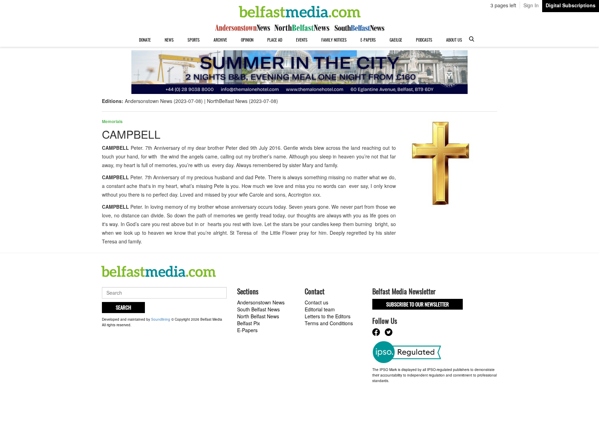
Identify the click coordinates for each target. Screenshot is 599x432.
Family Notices (334, 40)
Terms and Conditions (329, 323)
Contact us (316, 302)
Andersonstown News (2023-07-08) (164, 100)
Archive (220, 40)
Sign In (531, 5)
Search (123, 307)
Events (301, 40)
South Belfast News (258, 309)
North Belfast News (258, 316)
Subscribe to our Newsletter (417, 304)
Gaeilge (396, 40)
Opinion (247, 40)
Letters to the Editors (327, 316)
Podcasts (424, 40)
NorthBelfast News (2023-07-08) (242, 100)
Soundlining (160, 319)
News (169, 40)
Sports (194, 40)
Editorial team (320, 309)
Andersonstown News (261, 302)
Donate (145, 40)
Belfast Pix (248, 323)
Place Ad (274, 40)
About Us (454, 40)
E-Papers (368, 40)
